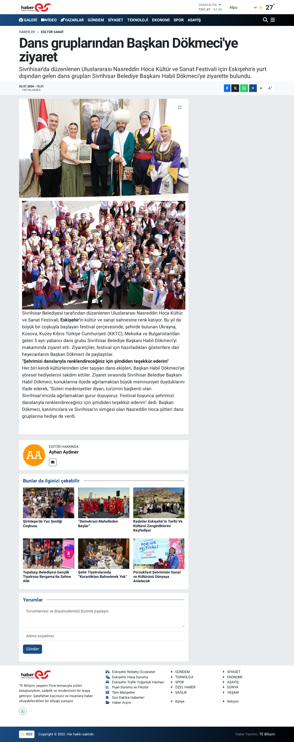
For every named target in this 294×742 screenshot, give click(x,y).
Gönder (32, 649)
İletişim (233, 701)
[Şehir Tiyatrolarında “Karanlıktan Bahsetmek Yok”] (103, 553)
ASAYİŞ (194, 20)
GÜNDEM (96, 20)
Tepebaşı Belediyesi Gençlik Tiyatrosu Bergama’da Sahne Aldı (47, 576)
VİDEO (51, 20)
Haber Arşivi (121, 702)
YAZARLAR (74, 20)
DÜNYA (232, 687)
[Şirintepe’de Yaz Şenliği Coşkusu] (48, 502)
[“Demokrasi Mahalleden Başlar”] (103, 502)
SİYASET (115, 20)
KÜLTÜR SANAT (52, 32)
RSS (28, 734)
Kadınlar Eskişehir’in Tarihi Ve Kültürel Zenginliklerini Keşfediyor (158, 525)
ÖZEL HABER (185, 687)
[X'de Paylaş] (235, 88)
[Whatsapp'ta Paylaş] (244, 88)
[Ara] (266, 20)
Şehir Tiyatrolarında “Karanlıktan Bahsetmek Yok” (102, 574)
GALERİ (30, 20)
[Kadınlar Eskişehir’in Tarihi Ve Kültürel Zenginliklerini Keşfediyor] (158, 502)
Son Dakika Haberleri (128, 697)
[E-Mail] (53, 462)
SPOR (179, 20)
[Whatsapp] (23, 711)
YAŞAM (233, 692)
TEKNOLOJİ (137, 20)
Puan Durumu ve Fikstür (130, 687)
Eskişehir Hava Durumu (130, 677)
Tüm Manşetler (123, 692)
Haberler (27, 32)
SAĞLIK (181, 692)
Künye (179, 701)
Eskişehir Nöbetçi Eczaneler (133, 672)
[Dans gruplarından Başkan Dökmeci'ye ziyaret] (103, 148)
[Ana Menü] (272, 20)
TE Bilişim (267, 734)
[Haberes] (36, 7)
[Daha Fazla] (253, 88)
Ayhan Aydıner (64, 452)
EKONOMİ (161, 20)
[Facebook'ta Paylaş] (227, 88)
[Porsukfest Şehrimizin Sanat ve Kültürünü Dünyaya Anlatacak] (158, 553)
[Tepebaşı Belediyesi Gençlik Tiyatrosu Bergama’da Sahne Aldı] (48, 553)
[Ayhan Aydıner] (34, 454)
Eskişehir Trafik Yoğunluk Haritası (138, 682)
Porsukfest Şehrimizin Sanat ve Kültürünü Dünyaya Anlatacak (157, 576)
